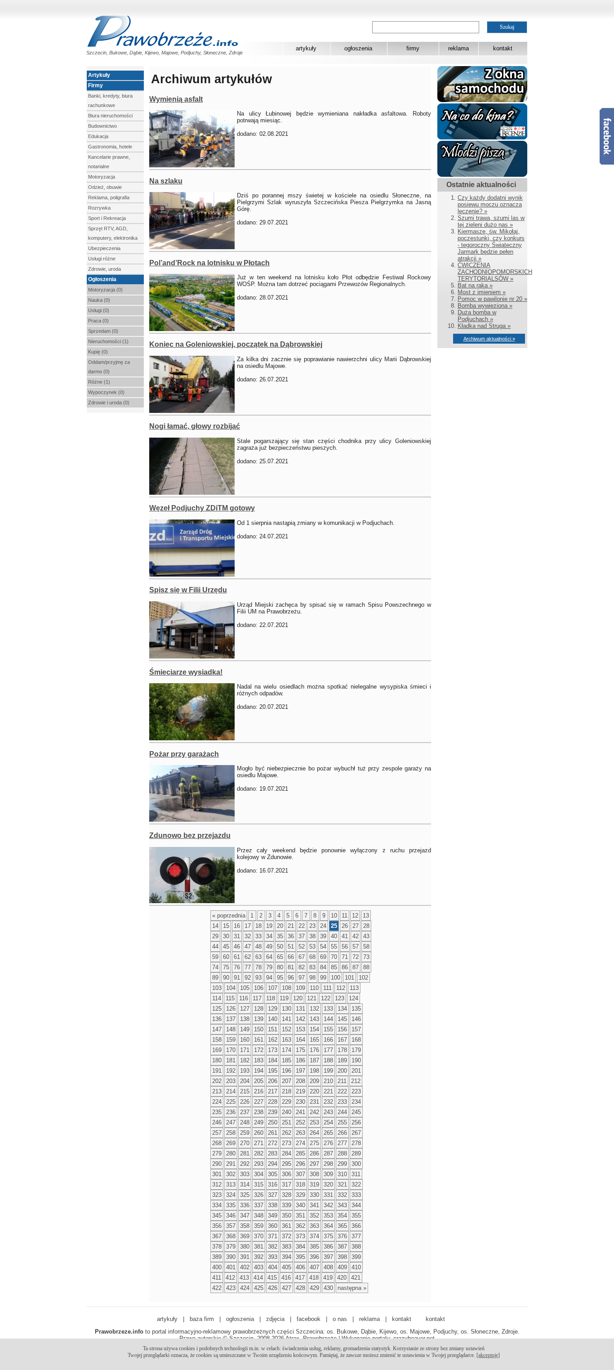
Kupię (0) (98, 351)
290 (217, 1163)
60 (226, 957)
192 (231, 1070)
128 (258, 1008)
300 (356, 1163)
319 (314, 1184)
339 (286, 1205)
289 (356, 1153)
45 (226, 946)
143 (314, 1019)
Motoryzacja (101, 176)
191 (217, 1070)
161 (258, 1039)
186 (300, 1060)
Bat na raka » (475, 285)
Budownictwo (102, 126)
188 (328, 1060)
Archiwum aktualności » (489, 338)
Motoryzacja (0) (105, 289)
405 (286, 1267)
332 (342, 1194)
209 (314, 1081)
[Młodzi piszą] (482, 174)
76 (237, 967)
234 (356, 1101)
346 (231, 1215)
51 (291, 946)
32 (248, 936)
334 (217, 1205)
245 (356, 1112)
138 (244, 1019)
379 (231, 1246)
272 (272, 1143)
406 (300, 1267)
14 (215, 925)
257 (217, 1132)
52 (301, 946)
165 (314, 1039)
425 (258, 1288)
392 (258, 1257)
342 (328, 1205)
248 (244, 1122)
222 (342, 1091)
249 (258, 1122)
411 (216, 1277)
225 (231, 1101)
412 (230, 1277)
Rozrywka (99, 207)
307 (300, 1174)
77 (248, 967)
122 (325, 998)
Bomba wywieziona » (485, 305)
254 (328, 1122)
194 (258, 1070)
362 (300, 1225)
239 (272, 1112)
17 (248, 925)
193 (244, 1070)
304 (258, 1174)
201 (356, 1070)
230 (300, 1101)
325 (244, 1194)
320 (328, 1184)
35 (280, 936)
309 (328, 1174)
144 (328, 1019)
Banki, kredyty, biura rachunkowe (110, 100)
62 (248, 957)
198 (314, 1070)
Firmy (95, 85)
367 (217, 1236)
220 (314, 1091)
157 (356, 1029)
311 (355, 1174)
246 (217, 1122)
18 (258, 925)
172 (258, 1050)
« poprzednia (228, 915)
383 (286, 1246)
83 (312, 967)
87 (355, 967)
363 (314, 1225)
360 (272, 1225)
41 (345, 936)
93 (258, 977)
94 (269, 977)
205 (258, 1081)
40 (334, 936)
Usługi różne (102, 258)
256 (356, 1122)
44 (215, 946)
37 (301, 936)
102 (363, 977)
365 (342, 1225)
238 (258, 1112)
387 (342, 1246)
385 (314, 1246)
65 (280, 957)
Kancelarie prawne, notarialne (109, 161)
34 (269, 936)
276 (328, 1143)
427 (286, 1288)
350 (286, 1215)
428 (300, 1288)
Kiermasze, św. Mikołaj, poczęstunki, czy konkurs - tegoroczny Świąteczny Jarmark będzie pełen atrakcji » (491, 245)
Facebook (607, 136)
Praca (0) (98, 320)
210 (328, 1081)
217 (272, 1091)
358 (244, 1225)
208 (300, 1081)
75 (226, 967)
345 (217, 1215)
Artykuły (99, 75)
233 (342, 1101)
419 (328, 1277)
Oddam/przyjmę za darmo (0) (109, 366)
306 (286, 1174)
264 (314, 1132)
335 (231, 1205)
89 (215, 977)
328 (286, 1194)
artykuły (306, 48)
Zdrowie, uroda (104, 269)
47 (248, 946)
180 (217, 1060)
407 (314, 1267)
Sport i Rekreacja (107, 218)
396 (314, 1257)
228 (272, 1101)
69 (323, 957)
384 (300, 1246)
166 (328, 1039)
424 (244, 1288)
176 (314, 1050)
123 (339, 998)
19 (269, 925)
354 (342, 1215)
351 (300, 1215)
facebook (308, 1319)
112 (340, 988)
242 (314, 1112)
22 (301, 925)
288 (342, 1153)
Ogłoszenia (102, 279)
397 (328, 1257)
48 (258, 946)
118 (270, 998)
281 (244, 1153)
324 (231, 1194)
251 (286, 1122)
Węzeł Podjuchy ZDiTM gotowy (202, 508)
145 (342, 1019)
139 (258, 1019)
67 (301, 957)
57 (355, 946)
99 (323, 977)
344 (356, 1205)
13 (366, 915)
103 (217, 988)
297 (314, 1163)
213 (217, 1091)
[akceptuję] (488, 1355)
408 (328, 1267)
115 (230, 998)
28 (366, 925)
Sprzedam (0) (103, 331)
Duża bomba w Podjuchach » (477, 315)
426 (272, 1288)
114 (216, 998)
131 (300, 1008)
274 (300, 1143)
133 (328, 1008)
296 (300, 1163)
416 (286, 1277)
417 (300, 1277)
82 (301, 967)
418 (314, 1277)
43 (366, 936)
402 (244, 1267)
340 (300, 1205)
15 (226, 925)
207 (286, 1081)
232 (328, 1101)
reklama (458, 48)
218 (286, 1091)
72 (355, 957)
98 (312, 977)
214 (231, 1091)
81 (291, 967)
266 (342, 1132)
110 (314, 988)
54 (323, 946)
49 (269, 946)
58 (366, 946)
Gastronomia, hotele (110, 146)
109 (300, 988)
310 (342, 1174)
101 (349, 977)
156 (342, 1029)
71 (345, 957)
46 (237, 946)
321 (342, 1184)
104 (231, 988)
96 (291, 977)
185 (286, 1060)
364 (328, 1225)
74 (215, 967)
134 (342, 1008)
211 (342, 1081)
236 (231, 1112)
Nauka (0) (99, 300)
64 (269, 957)
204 (244, 1081)
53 (312, 946)
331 (328, 1194)
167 (342, 1039)
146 (356, 1019)
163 (286, 1039)
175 (300, 1050)
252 (300, 1122)
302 (231, 1174)
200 (342, 1070)
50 (280, 946)
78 (258, 967)
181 (231, 1060)
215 (244, 1091)
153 (300, 1029)
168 (356, 1039)
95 (280, 977)
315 (258, 1184)
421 (355, 1277)
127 (244, 1008)
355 (356, 1215)
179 (356, 1050)
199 (328, 1070)
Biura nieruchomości (110, 115)
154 (314, 1029)
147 (217, 1029)
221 (328, 1091)
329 (300, 1194)
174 (286, 1050)
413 (244, 1277)
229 (286, 1101)
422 (217, 1288)
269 (231, 1143)
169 (217, 1050)
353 (328, 1215)
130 (286, 1008)
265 (328, 1132)
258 (231, 1132)
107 (272, 988)
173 (272, 1050)
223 (356, 1091)
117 (257, 998)
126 (231, 1008)
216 (258, 1091)
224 (217, 1101)
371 (272, 1236)
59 (215, 957)
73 (366, 957)
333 (356, 1194)
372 (286, 1236)
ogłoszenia (358, 48)
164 (300, 1039)
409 (342, 1267)
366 (356, 1225)
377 (356, 1236)
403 (258, 1267)
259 (244, 1132)
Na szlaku (165, 181)
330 (314, 1194)
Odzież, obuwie (105, 187)
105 (244, 988)
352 (314, 1215)
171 (244, 1050)
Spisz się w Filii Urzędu (188, 590)
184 (272, 1060)
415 (272, 1277)
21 (291, 925)
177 (328, 1050)
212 (355, 1081)
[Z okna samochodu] (482, 100)
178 (342, 1050)
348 (258, 1215)
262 (286, 1132)
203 (231, 1081)
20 (280, 925)
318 (300, 1184)
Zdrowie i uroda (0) (108, 402)
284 (286, 1153)
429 (314, 1288)
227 (258, 1101)
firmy (412, 48)
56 (345, 946)
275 (314, 1143)
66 (291, 957)
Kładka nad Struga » (484, 325)
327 (272, 1194)
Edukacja (98, 136)
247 (231, 1122)
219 (300, 1091)
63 (258, 957)
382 (272, 1246)
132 (314, 1008)
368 (231, 1236)
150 (258, 1029)
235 (217, 1112)
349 (272, 1215)
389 (217, 1257)
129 (272, 1008)
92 (248, 977)
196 (286, 1070)
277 (342, 1143)
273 (286, 1143)
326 (258, 1194)
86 (345, 967)
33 (258, 936)
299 (342, 1163)
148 (231, 1029)
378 (217, 1246)
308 (314, 1174)
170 (231, 1050)
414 (258, 1277)
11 (344, 915)
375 (328, 1236)
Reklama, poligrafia (108, 197)
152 (286, 1029)
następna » (352, 1288)
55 (334, 946)
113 (354, 988)
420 (342, 1277)
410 (356, 1267)
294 (272, 1163)
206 (272, 1081)
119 (284, 998)
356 (217, 1225)
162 (272, 1039)
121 (311, 998)
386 (328, 1246)
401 (231, 1267)
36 (291, 936)
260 (258, 1132)
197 (300, 1070)
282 (258, 1153)
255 (342, 1122)
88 (366, 967)
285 (300, 1153)
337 (258, 1205)
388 (356, 1246)
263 (300, 1132)
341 (314, 1205)
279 (217, 1153)
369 (244, 1236)
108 (286, 988)
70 (334, 957)
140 (272, 1019)
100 (335, 977)
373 (300, 1236)
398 (342, 1257)
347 (244, 1215)
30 (226, 936)
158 (217, 1039)
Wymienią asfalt (176, 99)
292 (244, 1163)
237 (244, 1112)
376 (342, 1236)
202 (217, 1081)
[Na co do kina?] (482, 137)
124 (353, 998)
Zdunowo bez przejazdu (190, 835)
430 (328, 1288)
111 (327, 988)
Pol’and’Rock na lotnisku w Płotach (209, 263)
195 (272, 1070)
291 (231, 1163)
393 (272, 1257)
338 (272, 1205)
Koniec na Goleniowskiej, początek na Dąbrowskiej (235, 344)
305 (272, 1174)
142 (300, 1019)
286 (314, 1153)
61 (237, 957)
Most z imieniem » (482, 292)
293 (258, 1163)
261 (272, 1132)
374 (314, 1236)
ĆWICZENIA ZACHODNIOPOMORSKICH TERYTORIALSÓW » (495, 272)
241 (300, 1112)
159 (231, 1039)
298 (328, 1163)
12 (355, 915)
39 (323, 936)
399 (356, 1257)
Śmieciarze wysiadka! (185, 672)
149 (244, 1029)
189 (342, 1060)
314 (244, 1184)
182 (244, 1060)
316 (272, 1184)
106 (258, 988)
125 (217, 1008)
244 (342, 1112)
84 (323, 967)
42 (355, 936)
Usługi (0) (98, 310)
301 (217, 1174)
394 (286, 1257)
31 (237, 936)
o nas (340, 1319)
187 (314, 1060)
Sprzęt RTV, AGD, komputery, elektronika (113, 233)
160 (244, 1039)
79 (269, 967)
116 (243, 998)
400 (217, 1267)
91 (237, 977)
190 (356, 1060)
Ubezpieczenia (104, 248)
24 (323, 925)
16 (237, 925)
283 (272, 1153)
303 (244, 1174)
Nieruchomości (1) (108, 341)
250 (272, 1122)
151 (272, 1029)
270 (244, 1143)
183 (258, 1060)
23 (312, 925)
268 (217, 1143)
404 (272, 1267)
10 (334, 915)
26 (345, 925)
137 (231, 1019)
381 (258, 1246)
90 (226, 977)
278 (356, 1143)
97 (301, 977)
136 (217, 1019)
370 (258, 1236)
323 (217, 1194)
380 (244, 1246)
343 (342, 1205)
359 (258, 1225)
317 (286, 1184)
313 (231, 1184)
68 (312, 957)
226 (244, 1101)
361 (286, 1225)
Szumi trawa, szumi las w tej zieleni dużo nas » (491, 221)
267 (356, 1132)
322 (356, 1184)
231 (314, 1101)
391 (244, 1257)
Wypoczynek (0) (106, 392)
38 (312, 936)
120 (298, 998)
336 (244, 1205)
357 (231, 1225)
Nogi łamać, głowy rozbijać (194, 426)
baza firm (202, 1319)
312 (217, 1184)
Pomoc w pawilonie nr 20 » (492, 298)
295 (286, 1163)
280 (231, 1153)
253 (314, 1122)
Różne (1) (99, 382)
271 (258, 1143)
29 (215, 936)
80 (280, 967)
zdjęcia (275, 1319)
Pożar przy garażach (184, 754)
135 (356, 1008)
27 (355, 925)
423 (231, 1288)
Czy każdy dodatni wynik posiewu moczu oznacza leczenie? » (490, 204)
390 (231, 1257)
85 (334, 967)
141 (286, 1019)
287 (328, 1153)
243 (328, 1112)
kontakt (502, 48)
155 (328, 1029)
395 (300, 1257)
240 (286, 1112)
